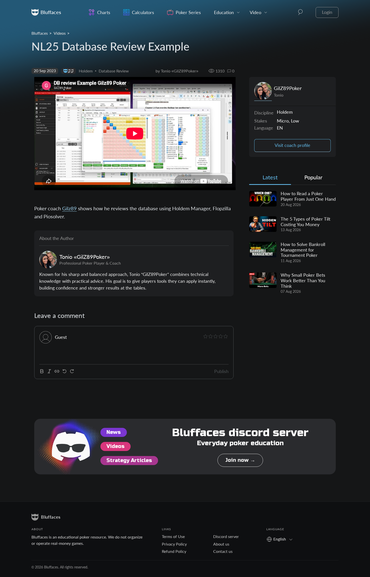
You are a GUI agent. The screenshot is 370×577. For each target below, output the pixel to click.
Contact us (223, 551)
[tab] (270, 178)
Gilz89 (69, 208)
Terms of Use (173, 536)
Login (327, 12)
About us (221, 544)
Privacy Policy (174, 544)
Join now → (240, 460)
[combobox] (281, 539)
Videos (60, 33)
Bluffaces (39, 33)
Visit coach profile (292, 145)
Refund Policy (174, 551)
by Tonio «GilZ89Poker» (177, 70)
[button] (300, 12)
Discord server (226, 536)
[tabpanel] (292, 242)
